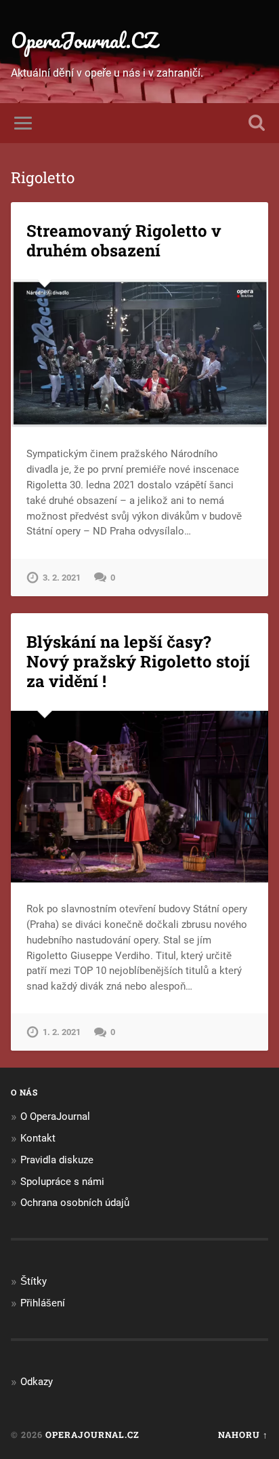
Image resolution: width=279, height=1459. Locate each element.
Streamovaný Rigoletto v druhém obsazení (123, 240)
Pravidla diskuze (56, 1160)
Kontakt (38, 1138)
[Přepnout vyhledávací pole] (257, 123)
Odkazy (36, 1382)
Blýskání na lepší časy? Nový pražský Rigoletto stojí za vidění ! (138, 661)
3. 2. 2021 (62, 577)
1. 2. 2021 (62, 1032)
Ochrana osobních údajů (74, 1203)
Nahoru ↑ (243, 1434)
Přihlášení (42, 1303)
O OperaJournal (55, 1116)
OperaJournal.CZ (84, 40)
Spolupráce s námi (62, 1181)
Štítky (33, 1281)
